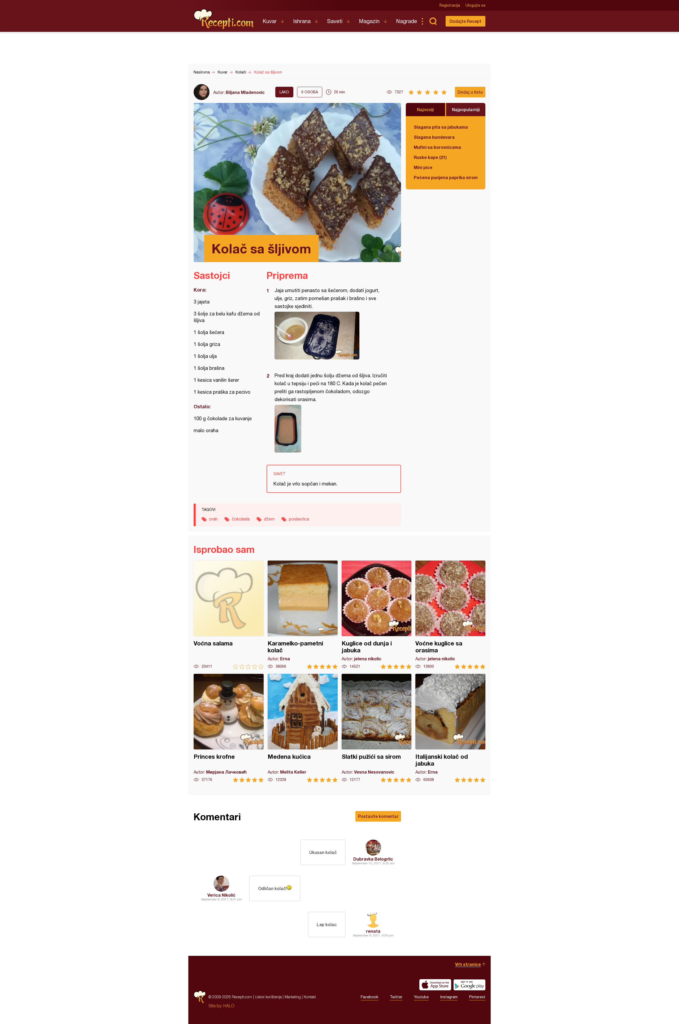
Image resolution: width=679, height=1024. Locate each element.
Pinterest (477, 997)
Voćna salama (229, 615)
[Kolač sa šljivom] (331, 335)
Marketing (293, 997)
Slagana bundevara (434, 137)
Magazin (369, 21)
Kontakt (310, 997)
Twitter (396, 997)
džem (269, 519)
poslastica (299, 519)
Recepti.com (224, 19)
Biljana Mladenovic (245, 92)
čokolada (241, 519)
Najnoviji (425, 109)
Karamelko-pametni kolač (303, 615)
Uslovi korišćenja (268, 997)
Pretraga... (433, 21)
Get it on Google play (469, 984)
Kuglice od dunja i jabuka (377, 615)
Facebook (369, 997)
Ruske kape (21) (430, 157)
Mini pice (423, 167)
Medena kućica (303, 728)
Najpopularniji (466, 109)
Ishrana (302, 21)
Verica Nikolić (221, 894)
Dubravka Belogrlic (373, 858)
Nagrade (406, 21)
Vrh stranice (468, 964)
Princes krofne (229, 728)
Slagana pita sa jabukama (441, 126)
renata (373, 931)
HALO (228, 1005)
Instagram (449, 997)
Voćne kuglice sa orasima (450, 615)
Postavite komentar (378, 816)
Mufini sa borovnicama (437, 147)
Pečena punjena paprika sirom (445, 177)
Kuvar (270, 21)
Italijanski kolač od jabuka (450, 728)
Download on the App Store (435, 984)
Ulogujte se (475, 5)
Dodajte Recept (465, 21)
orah (213, 519)
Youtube (421, 997)
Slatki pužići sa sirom (377, 728)
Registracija (449, 5)
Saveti (334, 21)
